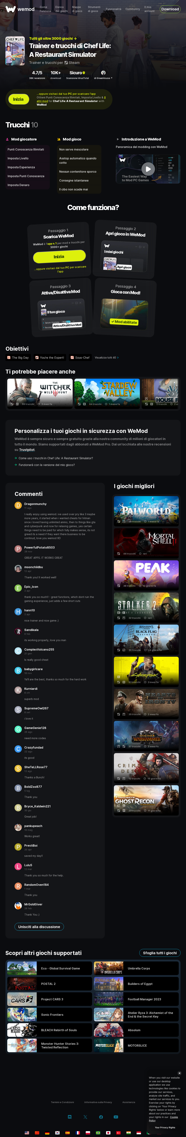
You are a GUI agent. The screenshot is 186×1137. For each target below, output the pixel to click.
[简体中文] (37, 1132)
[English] (27, 1132)
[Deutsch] (47, 1132)
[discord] (69, 1117)
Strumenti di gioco (94, 9)
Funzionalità (113, 9)
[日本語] (108, 1132)
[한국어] (57, 1132)
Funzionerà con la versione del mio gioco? (47, 465)
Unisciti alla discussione (39, 927)
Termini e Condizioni (62, 1102)
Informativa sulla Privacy (98, 1102)
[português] (98, 1132)
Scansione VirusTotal (77, 78)
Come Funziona (45, 9)
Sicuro (76, 72)
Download (170, 9)
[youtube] (116, 1117)
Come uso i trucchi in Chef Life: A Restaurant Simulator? (56, 458)
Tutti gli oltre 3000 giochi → (53, 38)
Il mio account (149, 9)
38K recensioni (37, 78)
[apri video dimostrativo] (148, 169)
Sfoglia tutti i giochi (160, 953)
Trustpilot (27, 450)
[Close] (179, 1073)
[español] (67, 1132)
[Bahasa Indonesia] (139, 1132)
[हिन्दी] (128, 1132)
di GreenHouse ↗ (103, 78)
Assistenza (128, 1102)
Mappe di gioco (77, 9)
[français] (78, 1132)
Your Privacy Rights (165, 1127)
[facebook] (101, 1117)
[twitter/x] (85, 1117)
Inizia (18, 99)
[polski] (88, 1132)
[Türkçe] (118, 1132)
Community (133, 9)
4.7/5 (37, 72)
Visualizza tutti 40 (105, 357)
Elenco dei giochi (61, 9)
